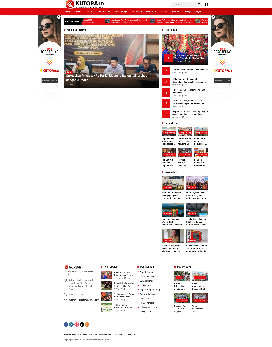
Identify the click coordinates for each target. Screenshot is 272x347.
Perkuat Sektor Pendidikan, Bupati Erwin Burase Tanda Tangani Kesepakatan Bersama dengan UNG (168, 163)
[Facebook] (66, 324)
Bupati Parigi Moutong (150, 290)
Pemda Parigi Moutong (150, 276)
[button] (199, 4)
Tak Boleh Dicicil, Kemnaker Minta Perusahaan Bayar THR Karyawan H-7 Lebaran (189, 102)
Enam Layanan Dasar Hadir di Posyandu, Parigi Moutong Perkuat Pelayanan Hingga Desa (197, 196)
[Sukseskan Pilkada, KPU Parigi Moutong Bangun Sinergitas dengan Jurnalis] (111, 61)
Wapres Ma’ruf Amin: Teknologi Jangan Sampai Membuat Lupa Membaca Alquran (190, 113)
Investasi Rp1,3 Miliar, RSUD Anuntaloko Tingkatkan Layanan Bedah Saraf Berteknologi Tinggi (172, 249)
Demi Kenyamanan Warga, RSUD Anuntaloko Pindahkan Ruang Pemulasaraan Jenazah (172, 222)
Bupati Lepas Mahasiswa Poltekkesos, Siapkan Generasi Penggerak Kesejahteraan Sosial (168, 141)
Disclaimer (119, 335)
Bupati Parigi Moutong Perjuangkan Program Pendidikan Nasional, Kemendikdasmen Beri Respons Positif (200, 141)
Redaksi (83, 335)
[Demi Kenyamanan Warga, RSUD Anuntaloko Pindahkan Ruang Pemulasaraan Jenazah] (173, 210)
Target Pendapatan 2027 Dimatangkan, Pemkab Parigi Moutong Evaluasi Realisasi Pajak (199, 309)
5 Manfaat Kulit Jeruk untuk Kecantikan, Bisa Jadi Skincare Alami (189, 80)
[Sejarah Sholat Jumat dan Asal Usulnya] (106, 285)
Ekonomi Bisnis (199, 278)
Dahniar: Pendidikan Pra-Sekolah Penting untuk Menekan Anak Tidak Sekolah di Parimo (201, 163)
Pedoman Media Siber (101, 335)
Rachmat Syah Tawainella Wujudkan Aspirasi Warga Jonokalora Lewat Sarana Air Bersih (182, 309)
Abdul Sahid (145, 298)
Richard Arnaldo (147, 303)
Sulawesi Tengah (147, 281)
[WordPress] (71, 324)
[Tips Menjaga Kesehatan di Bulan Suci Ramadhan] (106, 307)
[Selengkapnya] (81, 267)
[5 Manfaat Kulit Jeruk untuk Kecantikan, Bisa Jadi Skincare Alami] (106, 296)
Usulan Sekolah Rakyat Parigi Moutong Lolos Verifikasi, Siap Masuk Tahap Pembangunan (185, 141)
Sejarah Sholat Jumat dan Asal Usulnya (190, 70)
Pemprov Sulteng (147, 294)
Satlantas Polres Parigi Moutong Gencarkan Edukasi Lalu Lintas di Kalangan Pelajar (191, 21)
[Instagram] (76, 324)
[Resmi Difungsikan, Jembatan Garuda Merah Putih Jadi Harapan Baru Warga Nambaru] (182, 276)
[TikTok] (82, 324)
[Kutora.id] (85, 4)
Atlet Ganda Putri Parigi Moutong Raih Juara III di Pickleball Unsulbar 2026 (102, 21)
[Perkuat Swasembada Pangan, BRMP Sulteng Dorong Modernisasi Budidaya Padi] (200, 276)
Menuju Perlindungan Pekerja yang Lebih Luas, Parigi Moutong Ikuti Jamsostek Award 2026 (172, 196)
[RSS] (87, 324)
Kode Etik (132, 335)
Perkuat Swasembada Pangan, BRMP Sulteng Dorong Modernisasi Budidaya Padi (199, 286)
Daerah (69, 72)
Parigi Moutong (169, 133)
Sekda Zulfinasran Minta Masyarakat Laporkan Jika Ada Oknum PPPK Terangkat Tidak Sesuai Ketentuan (147, 21)
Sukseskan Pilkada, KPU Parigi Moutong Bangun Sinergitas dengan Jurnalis (106, 78)
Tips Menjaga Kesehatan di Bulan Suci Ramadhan (189, 91)
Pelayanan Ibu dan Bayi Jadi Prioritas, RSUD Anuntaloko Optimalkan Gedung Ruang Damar (196, 249)
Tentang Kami (70, 335)
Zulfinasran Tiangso (148, 307)
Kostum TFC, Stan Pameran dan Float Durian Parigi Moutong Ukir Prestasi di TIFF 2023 (124, 274)
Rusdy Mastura (146, 311)
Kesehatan (168, 187)
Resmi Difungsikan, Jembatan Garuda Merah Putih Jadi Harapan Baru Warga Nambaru (181, 286)
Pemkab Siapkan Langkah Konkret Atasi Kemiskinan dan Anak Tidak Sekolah (185, 163)
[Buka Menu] (206, 4)
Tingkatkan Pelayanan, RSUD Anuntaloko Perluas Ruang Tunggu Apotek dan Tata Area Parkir (196, 222)
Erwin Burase (145, 285)
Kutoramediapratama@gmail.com (84, 300)
